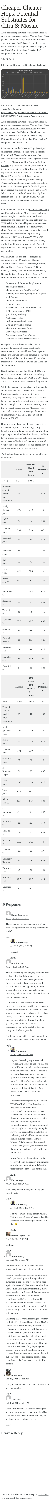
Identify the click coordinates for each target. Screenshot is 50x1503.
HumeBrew (17, 915)
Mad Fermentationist (35, 151)
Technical (41, 65)
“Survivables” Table (33, 213)
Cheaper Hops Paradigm (33, 148)
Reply (8, 937)
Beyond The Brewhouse (24, 65)
